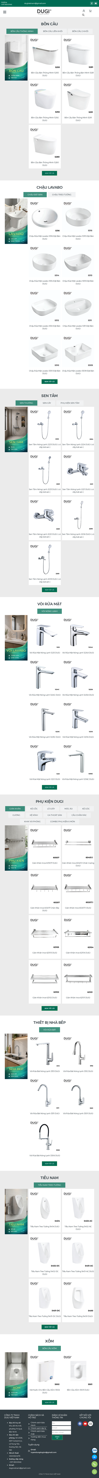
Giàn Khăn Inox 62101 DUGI (78, 997)
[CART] (90, 11)
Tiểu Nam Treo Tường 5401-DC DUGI (45, 1316)
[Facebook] (80, 1423)
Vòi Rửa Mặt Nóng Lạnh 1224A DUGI (78, 653)
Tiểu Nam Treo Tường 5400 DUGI (78, 1316)
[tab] (22, 31)
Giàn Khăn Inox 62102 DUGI (45, 997)
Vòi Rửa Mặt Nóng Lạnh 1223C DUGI (45, 737)
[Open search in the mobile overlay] (83, 15)
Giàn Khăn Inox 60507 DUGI (44, 863)
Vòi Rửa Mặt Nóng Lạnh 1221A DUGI (78, 737)
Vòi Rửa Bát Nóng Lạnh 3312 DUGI (78, 1071)
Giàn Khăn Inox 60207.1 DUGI (78, 908)
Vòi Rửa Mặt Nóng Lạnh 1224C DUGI (45, 695)
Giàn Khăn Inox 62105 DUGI (44, 953)
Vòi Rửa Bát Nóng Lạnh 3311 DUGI (45, 1113)
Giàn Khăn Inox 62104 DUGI (78, 953)
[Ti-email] (90, 1423)
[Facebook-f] (91, 3)
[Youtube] (95, 3)
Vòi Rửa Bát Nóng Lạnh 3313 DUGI (45, 1071)
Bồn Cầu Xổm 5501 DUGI (78, 1390)
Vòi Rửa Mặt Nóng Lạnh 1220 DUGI (44, 779)
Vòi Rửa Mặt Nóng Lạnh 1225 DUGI (45, 653)
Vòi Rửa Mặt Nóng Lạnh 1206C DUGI (78, 779)
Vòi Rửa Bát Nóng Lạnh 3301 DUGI (78, 1113)
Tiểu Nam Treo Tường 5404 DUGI (44, 1226)
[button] (4, 12)
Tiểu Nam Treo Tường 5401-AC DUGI (78, 1271)
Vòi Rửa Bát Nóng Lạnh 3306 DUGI (44, 1155)
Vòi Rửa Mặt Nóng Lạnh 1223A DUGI (78, 695)
